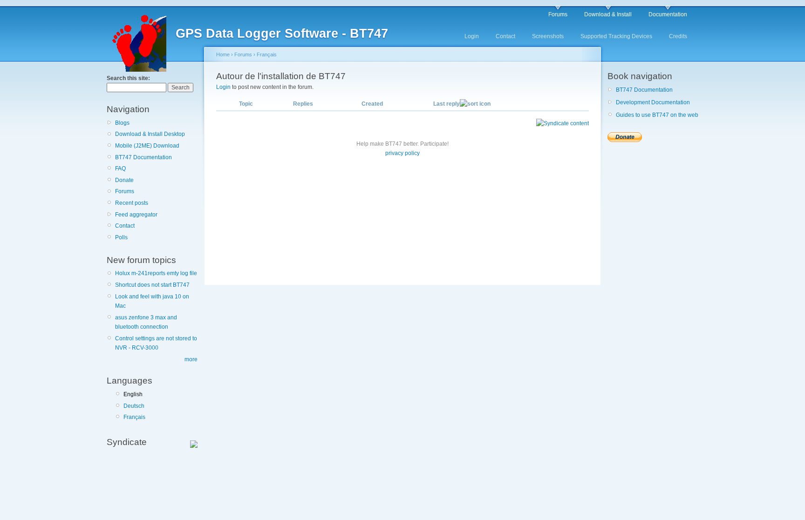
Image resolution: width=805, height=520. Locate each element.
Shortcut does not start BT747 (152, 285)
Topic (246, 104)
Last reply (446, 104)
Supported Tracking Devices (616, 36)
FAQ (120, 168)
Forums (557, 14)
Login (471, 36)
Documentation (667, 14)
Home (223, 54)
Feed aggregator (136, 214)
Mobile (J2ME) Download (147, 145)
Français (134, 417)
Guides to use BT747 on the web (657, 115)
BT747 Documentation (143, 157)
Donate (124, 180)
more (191, 359)
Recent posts (131, 203)
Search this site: (128, 78)
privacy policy (402, 153)
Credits (678, 36)
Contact (505, 36)
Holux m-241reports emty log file (156, 273)
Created (372, 104)
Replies (303, 104)
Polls (121, 237)
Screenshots (548, 36)
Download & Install (608, 14)
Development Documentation (653, 102)
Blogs (122, 123)
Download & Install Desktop (150, 134)
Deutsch (133, 406)
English (133, 394)
